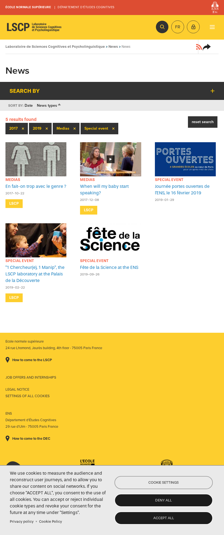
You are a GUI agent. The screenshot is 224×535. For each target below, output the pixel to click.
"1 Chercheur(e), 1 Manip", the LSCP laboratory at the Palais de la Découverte (34, 274)
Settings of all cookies (27, 396)
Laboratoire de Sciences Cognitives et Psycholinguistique (34, 27)
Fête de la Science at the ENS (109, 267)
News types (49, 105)
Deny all (163, 500)
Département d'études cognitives (86, 7)
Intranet (193, 26)
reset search (203, 122)
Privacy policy (22, 521)
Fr (177, 27)
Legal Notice (17, 389)
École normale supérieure (28, 7)
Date (29, 105)
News (113, 46)
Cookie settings (163, 482)
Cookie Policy (50, 521)
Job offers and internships (30, 377)
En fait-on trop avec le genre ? (35, 186)
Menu (212, 26)
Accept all (163, 518)
